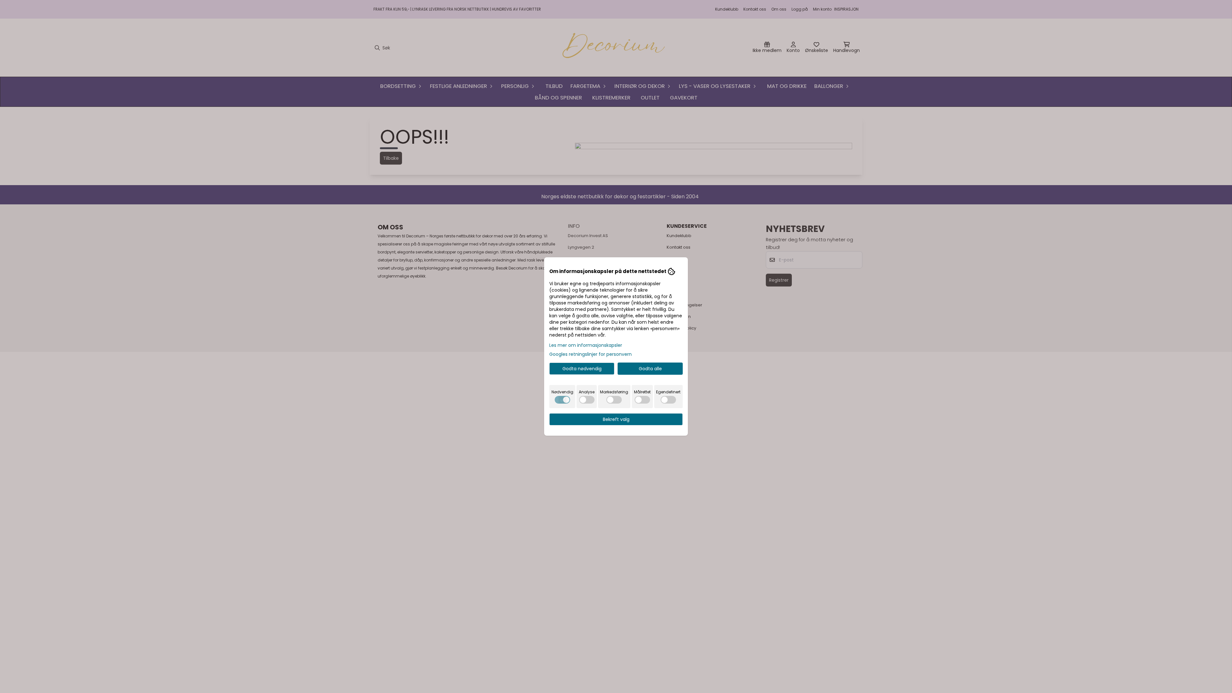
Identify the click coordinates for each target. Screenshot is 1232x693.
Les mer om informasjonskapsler (585, 345)
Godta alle (650, 368)
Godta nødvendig (582, 368)
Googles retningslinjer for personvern (590, 354)
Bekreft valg (616, 419)
